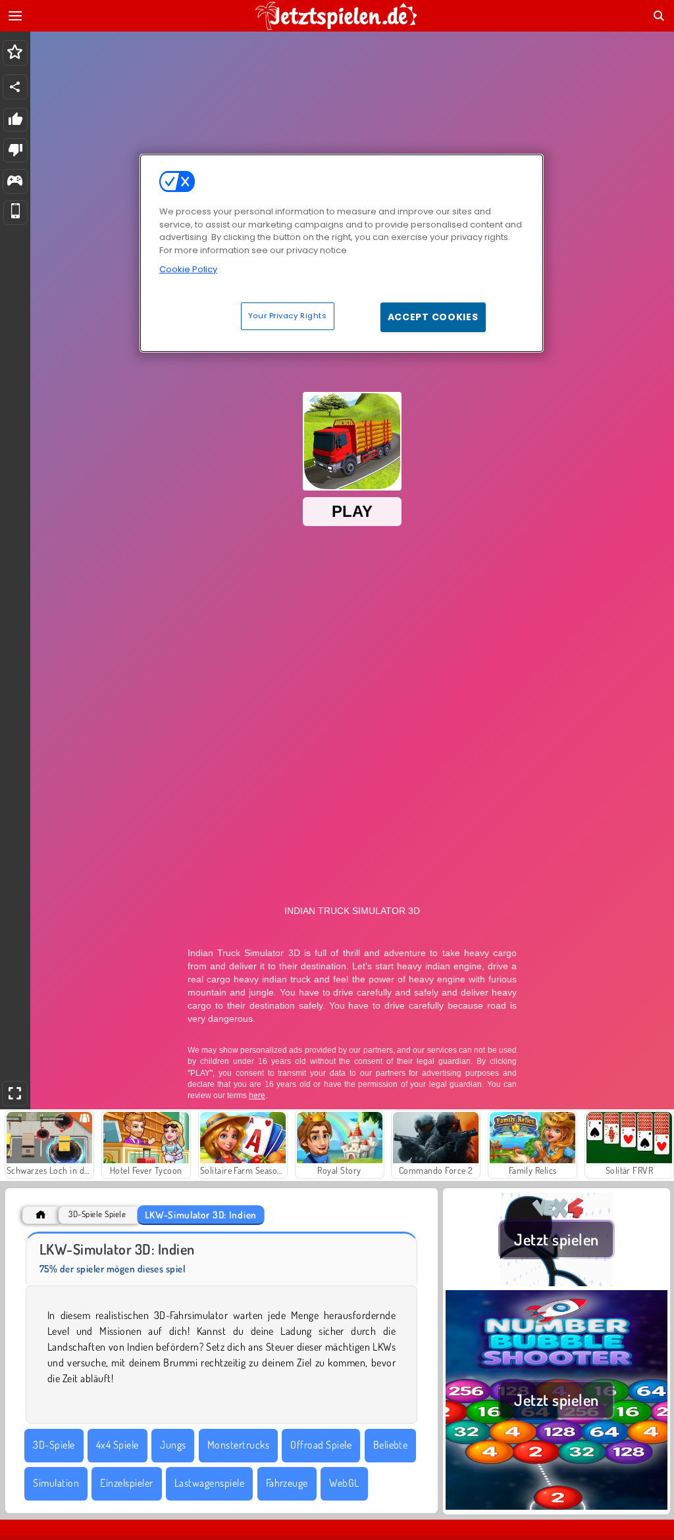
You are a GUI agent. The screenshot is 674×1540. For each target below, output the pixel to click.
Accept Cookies (433, 317)
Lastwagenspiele (209, 1482)
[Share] (15, 86)
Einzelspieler (126, 1482)
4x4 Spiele (117, 1444)
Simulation (56, 1482)
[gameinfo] (15, 182)
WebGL (344, 1482)
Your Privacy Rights (287, 315)
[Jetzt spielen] (556, 1282)
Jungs (173, 1444)
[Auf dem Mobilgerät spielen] (15, 213)
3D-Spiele (53, 1444)
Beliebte (390, 1444)
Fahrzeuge (287, 1482)
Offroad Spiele (320, 1444)
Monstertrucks (238, 1444)
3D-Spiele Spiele (97, 1214)
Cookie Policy (188, 269)
